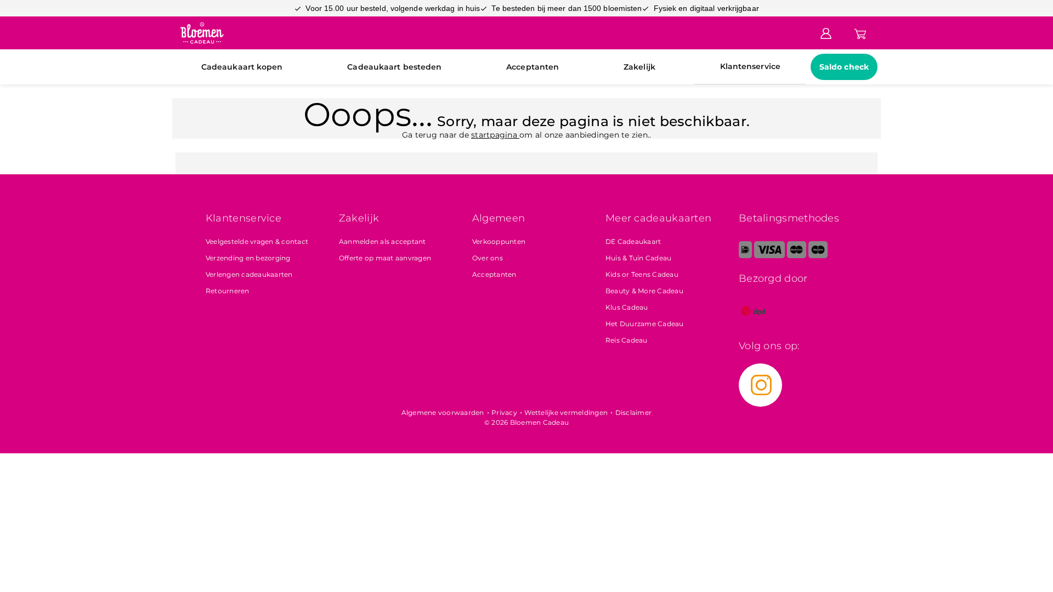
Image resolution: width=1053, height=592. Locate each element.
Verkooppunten (498, 241)
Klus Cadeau (626, 307)
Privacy (504, 412)
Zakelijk (639, 67)
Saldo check (844, 67)
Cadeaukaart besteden (394, 67)
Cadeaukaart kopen (242, 67)
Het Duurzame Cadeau (644, 324)
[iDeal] (745, 256)
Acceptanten (532, 67)
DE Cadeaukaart (633, 241)
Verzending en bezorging (248, 258)
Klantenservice (750, 66)
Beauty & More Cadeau (644, 291)
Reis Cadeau (626, 340)
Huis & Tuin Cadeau (638, 258)
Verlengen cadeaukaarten (249, 274)
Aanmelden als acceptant (382, 241)
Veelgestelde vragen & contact (257, 241)
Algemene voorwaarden (442, 412)
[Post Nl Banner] (753, 323)
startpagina (495, 135)
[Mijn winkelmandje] (860, 32)
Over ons (487, 258)
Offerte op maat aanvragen (385, 258)
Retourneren (228, 291)
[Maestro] (818, 256)
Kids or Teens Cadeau (641, 274)
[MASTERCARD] (796, 256)
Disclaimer (633, 412)
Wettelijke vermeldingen (566, 412)
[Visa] (769, 256)
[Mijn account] (825, 32)
